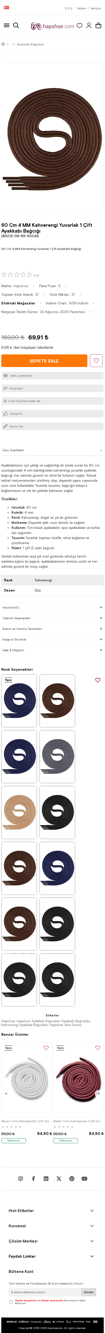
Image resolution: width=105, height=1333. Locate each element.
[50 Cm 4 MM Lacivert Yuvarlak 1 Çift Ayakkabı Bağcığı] (57, 868)
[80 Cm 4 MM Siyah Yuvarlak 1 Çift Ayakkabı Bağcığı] (57, 812)
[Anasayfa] (7, 44)
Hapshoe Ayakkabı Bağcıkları (38, 1021)
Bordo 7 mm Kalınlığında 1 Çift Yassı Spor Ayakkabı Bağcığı (78, 1121)
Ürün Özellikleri (13, 450)
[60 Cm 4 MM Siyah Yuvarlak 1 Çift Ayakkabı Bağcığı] (19, 980)
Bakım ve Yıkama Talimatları (22, 629)
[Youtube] (46, 1178)
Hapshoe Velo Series (65, 1025)
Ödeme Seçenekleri (17, 618)
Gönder (89, 1292)
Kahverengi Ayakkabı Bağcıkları (24, 1025)
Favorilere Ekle (97, 680)
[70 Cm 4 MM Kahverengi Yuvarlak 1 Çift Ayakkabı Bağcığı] (19, 924)
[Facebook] (33, 1178)
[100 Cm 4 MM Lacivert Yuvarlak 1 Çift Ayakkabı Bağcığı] (19, 756)
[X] (58, 1178)
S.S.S (68, 8)
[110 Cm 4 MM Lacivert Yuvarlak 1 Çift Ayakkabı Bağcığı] (19, 700)
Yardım (81, 8)
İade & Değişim (13, 650)
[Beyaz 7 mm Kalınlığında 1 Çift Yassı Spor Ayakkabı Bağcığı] (27, 1079)
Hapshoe (8, 1021)
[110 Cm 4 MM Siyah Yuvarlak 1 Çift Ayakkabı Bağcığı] (57, 924)
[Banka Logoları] (52, 1321)
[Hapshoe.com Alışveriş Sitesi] (52, 26)
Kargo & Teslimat (14, 639)
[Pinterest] (71, 1178)
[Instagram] (20, 1178)
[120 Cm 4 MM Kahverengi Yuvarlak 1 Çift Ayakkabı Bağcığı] (57, 700)
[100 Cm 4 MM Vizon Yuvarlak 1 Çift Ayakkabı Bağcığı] (19, 812)
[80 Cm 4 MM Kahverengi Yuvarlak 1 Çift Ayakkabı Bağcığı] (19, 868)
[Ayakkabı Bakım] (13, 44)
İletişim (96, 8)
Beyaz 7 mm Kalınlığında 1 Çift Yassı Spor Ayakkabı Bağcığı (26, 1121)
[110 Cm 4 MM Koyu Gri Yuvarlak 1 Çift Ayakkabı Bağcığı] (57, 756)
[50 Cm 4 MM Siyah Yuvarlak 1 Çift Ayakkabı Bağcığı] (57, 980)
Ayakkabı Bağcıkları (75, 1021)
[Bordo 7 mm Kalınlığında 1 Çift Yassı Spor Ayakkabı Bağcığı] (79, 1079)
